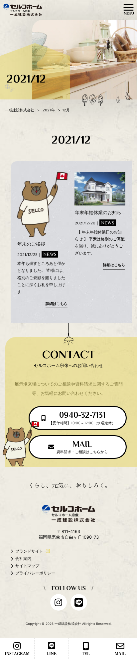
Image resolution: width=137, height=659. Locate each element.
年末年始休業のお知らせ (100, 212)
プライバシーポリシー (35, 572)
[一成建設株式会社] (22, 9)
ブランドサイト (29, 551)
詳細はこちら (57, 303)
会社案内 (23, 558)
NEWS (50, 254)
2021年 (49, 110)
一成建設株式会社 (19, 110)
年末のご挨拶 (31, 244)
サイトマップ (27, 565)
